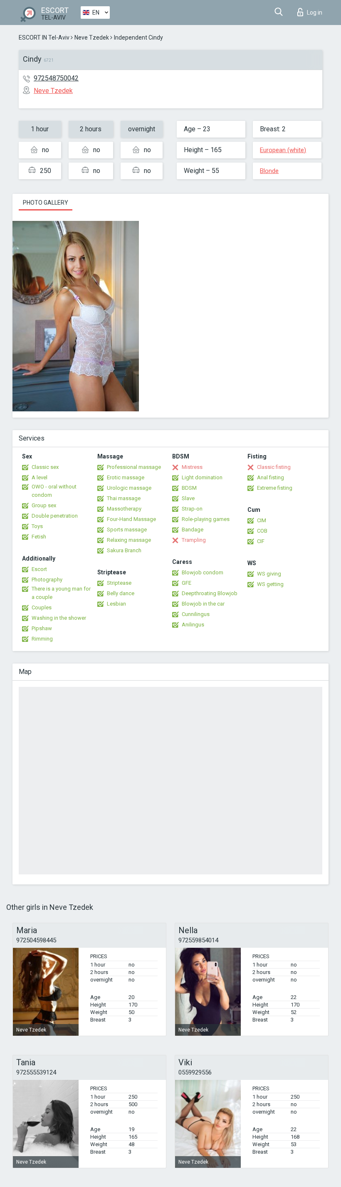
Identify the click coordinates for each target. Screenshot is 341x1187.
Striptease (119, 583)
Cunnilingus (196, 614)
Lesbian (116, 604)
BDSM (189, 488)
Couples (42, 607)
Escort (39, 569)
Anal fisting (270, 477)
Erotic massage (125, 477)
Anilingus (193, 624)
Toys (37, 526)
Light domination (202, 477)
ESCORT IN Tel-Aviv (44, 37)
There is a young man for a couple (61, 593)
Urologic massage (129, 488)
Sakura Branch (124, 550)
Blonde (269, 171)
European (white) (283, 150)
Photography (47, 579)
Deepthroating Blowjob (209, 593)
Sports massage (127, 529)
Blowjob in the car (203, 604)
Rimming (42, 639)
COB (262, 531)
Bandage (192, 529)
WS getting (270, 584)
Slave (188, 498)
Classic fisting (274, 467)
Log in (314, 12)
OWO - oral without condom (54, 490)
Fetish (39, 536)
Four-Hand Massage (131, 519)
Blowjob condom (202, 572)
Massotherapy (124, 509)
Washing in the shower (59, 618)
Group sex (44, 505)
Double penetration (55, 516)
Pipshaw (42, 628)
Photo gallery (45, 202)
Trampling (194, 540)
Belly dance (120, 593)
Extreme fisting (274, 488)
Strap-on (192, 509)
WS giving (269, 574)
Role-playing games (206, 519)
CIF (260, 541)
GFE (186, 583)
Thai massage (124, 498)
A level (39, 477)
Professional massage (134, 467)
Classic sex (45, 467)
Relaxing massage (129, 540)
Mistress (192, 467)
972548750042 (56, 78)
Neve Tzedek (91, 37)
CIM (261, 520)
